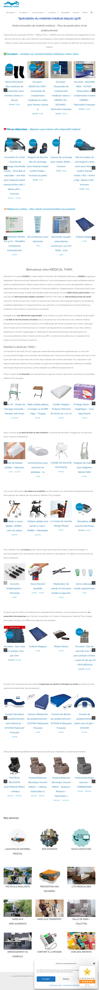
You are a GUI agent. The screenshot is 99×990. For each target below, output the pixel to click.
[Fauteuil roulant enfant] (81, 933)
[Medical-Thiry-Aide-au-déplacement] (18, 900)
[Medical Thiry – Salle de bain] (81, 900)
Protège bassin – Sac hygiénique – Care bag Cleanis (84, 409)
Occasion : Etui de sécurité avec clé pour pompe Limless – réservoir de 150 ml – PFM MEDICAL (84, 655)
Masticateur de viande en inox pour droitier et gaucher (61, 588)
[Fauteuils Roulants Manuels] (18, 868)
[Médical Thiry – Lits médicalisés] (81, 868)
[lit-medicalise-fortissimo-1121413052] (18, 830)
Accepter (46, 979)
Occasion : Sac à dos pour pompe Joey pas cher (14, 651)
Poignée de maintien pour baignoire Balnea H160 (84, 467)
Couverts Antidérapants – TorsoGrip (14, 588)
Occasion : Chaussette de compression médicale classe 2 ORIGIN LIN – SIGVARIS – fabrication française (61, 95)
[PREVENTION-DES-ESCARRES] (49, 868)
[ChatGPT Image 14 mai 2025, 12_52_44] (81, 830)
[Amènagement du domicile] (18, 933)
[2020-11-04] (49, 830)
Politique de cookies (56, 985)
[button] (94, 963)
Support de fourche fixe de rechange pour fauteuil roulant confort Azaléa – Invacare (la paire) (37, 166)
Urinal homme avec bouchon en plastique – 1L (38, 467)
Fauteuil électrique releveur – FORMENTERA (84, 782)
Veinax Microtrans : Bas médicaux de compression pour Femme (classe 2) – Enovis (15, 91)
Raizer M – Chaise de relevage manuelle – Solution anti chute (14, 409)
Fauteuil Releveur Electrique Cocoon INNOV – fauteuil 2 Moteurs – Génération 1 (61, 786)
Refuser (66, 979)
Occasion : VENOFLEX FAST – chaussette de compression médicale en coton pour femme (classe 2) (38, 95)
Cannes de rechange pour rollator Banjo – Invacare (61, 162)
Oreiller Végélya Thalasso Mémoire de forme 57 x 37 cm (61, 409)
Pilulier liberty (61, 646)
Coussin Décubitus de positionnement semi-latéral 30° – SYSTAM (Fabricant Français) (14, 723)
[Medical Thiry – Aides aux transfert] (49, 900)
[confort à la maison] (49, 933)
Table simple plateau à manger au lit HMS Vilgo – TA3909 (38, 409)
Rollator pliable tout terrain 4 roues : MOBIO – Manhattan (38, 526)
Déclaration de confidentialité (72, 985)
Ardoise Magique (84, 237)
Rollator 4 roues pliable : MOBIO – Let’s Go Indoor (14, 526)
